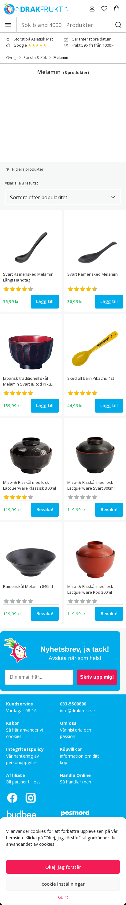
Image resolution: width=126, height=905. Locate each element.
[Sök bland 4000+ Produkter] (118, 25)
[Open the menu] (8, 25)
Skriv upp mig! (97, 677)
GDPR (63, 897)
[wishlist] (104, 9)
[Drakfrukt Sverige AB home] (34, 8)
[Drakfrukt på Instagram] (30, 797)
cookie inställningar (63, 884)
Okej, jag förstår (63, 867)
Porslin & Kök (35, 57)
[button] (116, 9)
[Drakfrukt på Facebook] (12, 797)
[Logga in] (92, 9)
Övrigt (11, 57)
